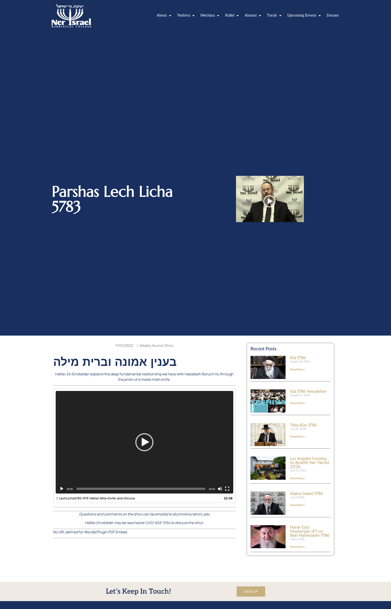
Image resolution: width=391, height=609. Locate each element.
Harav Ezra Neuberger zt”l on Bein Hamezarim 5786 (309, 531)
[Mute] (220, 489)
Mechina (207, 15)
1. (95, 498)
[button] (144, 442)
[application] (144, 442)
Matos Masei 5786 (306, 493)
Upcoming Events (301, 15)
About (162, 15)
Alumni (251, 15)
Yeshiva (183, 15)
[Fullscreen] (227, 489)
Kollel (229, 15)
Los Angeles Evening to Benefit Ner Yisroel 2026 (309, 462)
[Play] (62, 489)
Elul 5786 (298, 357)
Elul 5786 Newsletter (308, 391)
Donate (333, 15)
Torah (272, 15)
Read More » (298, 369)
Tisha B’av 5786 (303, 425)
